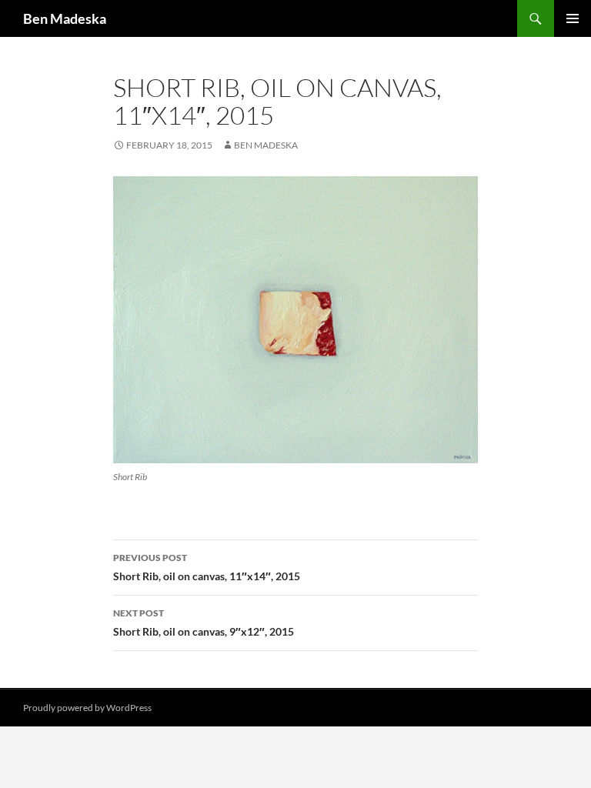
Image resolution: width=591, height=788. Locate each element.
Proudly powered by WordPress (87, 707)
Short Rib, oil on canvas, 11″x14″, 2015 (206, 567)
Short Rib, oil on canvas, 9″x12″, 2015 (203, 622)
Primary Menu (572, 18)
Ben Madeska (64, 18)
